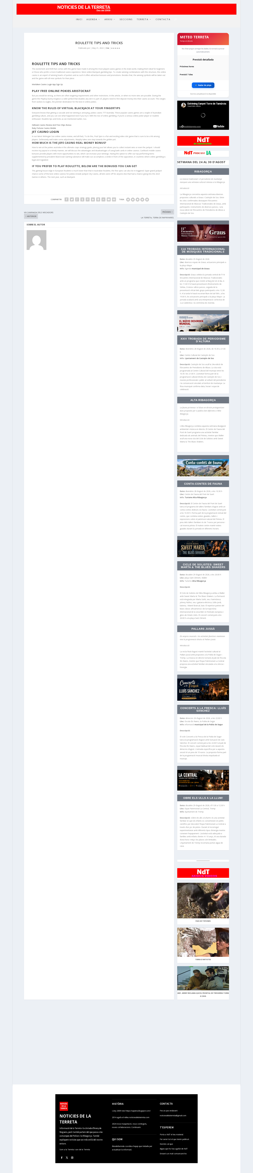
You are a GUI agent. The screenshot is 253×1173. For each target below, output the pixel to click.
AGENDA (91, 19)
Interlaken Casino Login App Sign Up (47, 84)
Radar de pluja (203, 85)
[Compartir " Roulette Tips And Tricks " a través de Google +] (77, 199)
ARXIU (108, 19)
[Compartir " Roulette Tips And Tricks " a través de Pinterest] (87, 199)
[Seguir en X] (67, 1157)
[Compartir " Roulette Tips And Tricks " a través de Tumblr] (82, 199)
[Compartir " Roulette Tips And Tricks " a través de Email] (108, 199)
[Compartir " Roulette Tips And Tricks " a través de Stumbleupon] (103, 199)
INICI (79, 19)
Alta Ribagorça (199, 581)
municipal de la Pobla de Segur (208, 724)
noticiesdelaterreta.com (190, 127)
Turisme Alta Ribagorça (196, 497)
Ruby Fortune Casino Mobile (44, 128)
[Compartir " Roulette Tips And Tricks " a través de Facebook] (66, 199)
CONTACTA (163, 19)
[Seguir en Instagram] (72, 1157)
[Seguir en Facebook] (62, 1157)
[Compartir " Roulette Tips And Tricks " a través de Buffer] (98, 199)
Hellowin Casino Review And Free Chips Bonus (51, 125)
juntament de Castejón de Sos (200, 358)
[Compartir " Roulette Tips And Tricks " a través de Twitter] (71, 199)
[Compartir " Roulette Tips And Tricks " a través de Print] (114, 199)
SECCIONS (126, 19)
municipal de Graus (200, 268)
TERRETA (143, 19)
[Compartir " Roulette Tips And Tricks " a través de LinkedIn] (93, 199)
